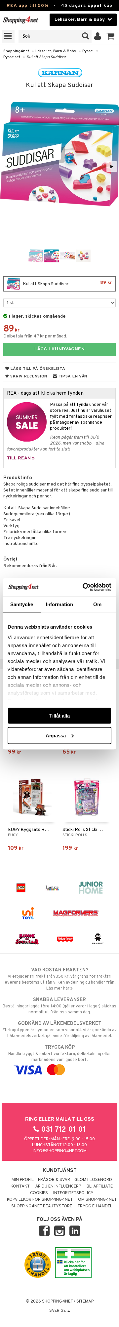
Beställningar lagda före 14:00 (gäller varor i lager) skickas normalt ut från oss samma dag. (59, 1006)
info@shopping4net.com (60, 1151)
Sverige (58, 1310)
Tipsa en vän (72, 376)
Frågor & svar (54, 1180)
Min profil (23, 1180)
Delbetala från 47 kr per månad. (35, 336)
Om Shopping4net (97, 1199)
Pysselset (11, 57)
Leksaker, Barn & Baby (55, 51)
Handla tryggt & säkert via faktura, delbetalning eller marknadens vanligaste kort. (59, 1053)
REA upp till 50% (28, 6)
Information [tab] (59, 604)
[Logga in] (98, 36)
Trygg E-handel (94, 1206)
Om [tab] (97, 604)
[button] (110, 36)
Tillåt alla (59, 716)
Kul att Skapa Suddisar (46, 57)
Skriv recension (28, 376)
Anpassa (56, 735)
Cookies (39, 1193)
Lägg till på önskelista (37, 368)
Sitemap (85, 1301)
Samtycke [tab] (21, 604)
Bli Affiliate (100, 1186)
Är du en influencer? (58, 1186)
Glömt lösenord (93, 1180)
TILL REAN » (21, 458)
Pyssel (88, 51)
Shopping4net (16, 51)
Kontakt (20, 1186)
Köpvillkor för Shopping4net (40, 1199)
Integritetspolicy (73, 1193)
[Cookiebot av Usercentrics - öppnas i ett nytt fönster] (84, 587)
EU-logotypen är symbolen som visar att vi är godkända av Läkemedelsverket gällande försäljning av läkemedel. (60, 1030)
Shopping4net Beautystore (41, 1206)
